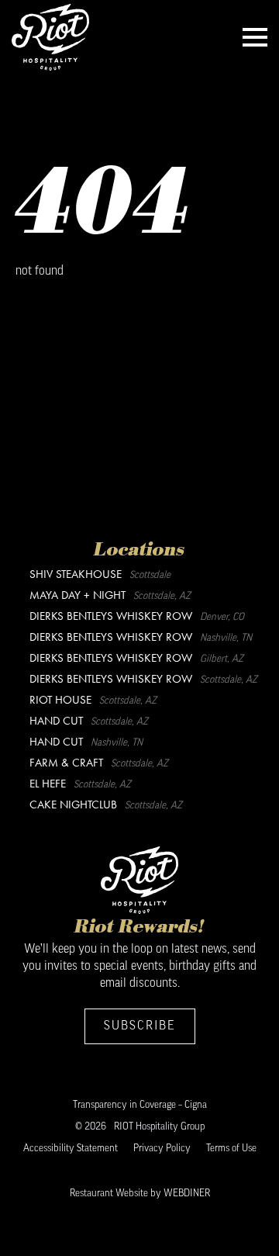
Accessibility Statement (70, 1149)
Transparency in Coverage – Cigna (140, 1105)
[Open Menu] (255, 37)
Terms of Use (231, 1149)
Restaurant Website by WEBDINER (140, 1194)
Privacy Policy (162, 1149)
